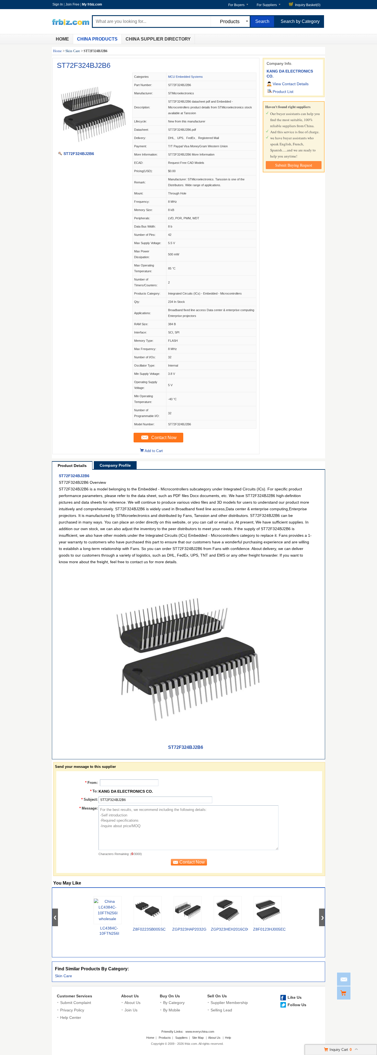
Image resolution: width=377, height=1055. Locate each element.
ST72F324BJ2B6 (83, 65)
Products (165, 1037)
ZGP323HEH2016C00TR (233, 929)
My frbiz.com (92, 4)
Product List (283, 91)
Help (228, 1037)
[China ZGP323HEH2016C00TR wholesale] (227, 910)
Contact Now (164, 437)
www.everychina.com (199, 1031)
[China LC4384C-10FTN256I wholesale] (107, 910)
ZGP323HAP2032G (189, 929)
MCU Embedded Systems (185, 76)
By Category (174, 1002)
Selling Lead (221, 1010)
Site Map (198, 1037)
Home (62, 39)
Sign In (57, 4)
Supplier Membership (229, 1002)
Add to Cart (154, 451)
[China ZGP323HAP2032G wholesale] (187, 910)
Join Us (130, 1010)
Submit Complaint (75, 1002)
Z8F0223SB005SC (149, 929)
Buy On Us (170, 996)
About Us (130, 996)
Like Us (295, 997)
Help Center (70, 1017)
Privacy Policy (72, 1010)
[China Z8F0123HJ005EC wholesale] (268, 910)
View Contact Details (291, 84)
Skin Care (72, 51)
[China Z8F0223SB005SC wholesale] (147, 910)
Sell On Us (217, 996)
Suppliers (181, 1037)
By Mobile (171, 1010)
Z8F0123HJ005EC (269, 929)
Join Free (72, 4)
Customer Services (74, 996)
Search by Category (300, 21)
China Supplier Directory (158, 39)
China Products (97, 39)
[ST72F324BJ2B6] (92, 148)
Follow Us (297, 1005)
